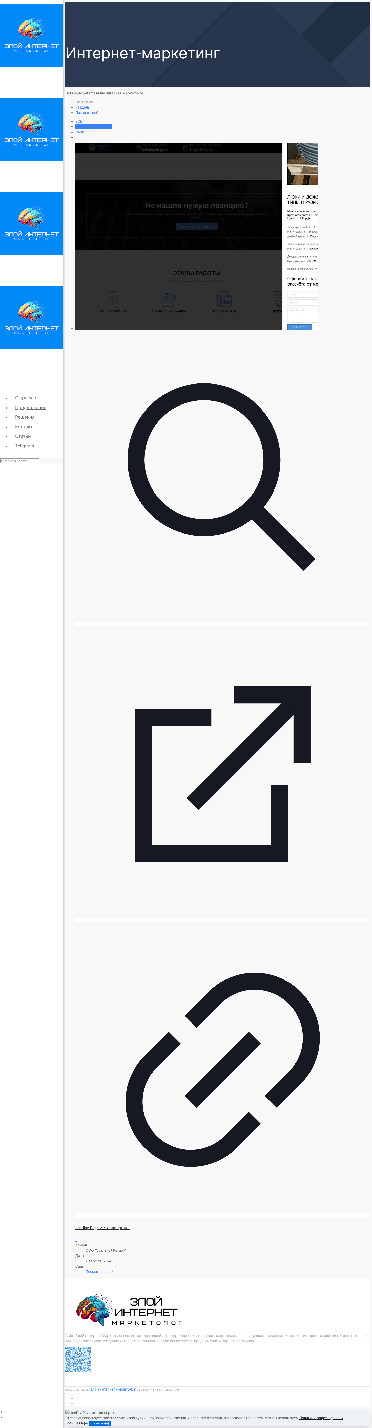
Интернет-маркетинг (93, 126)
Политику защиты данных (321, 1418)
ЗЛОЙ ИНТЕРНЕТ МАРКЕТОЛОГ (113, 1389)
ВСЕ (78, 121)
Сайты (80, 132)
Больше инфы (77, 1423)
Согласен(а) (100, 1423)
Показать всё (86, 112)
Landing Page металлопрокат (102, 1227)
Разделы (83, 107)
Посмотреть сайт (100, 1271)
